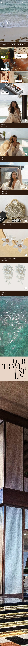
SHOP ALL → (4, 26)
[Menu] (1, 2)
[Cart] (26, 2)
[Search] (5, 2)
